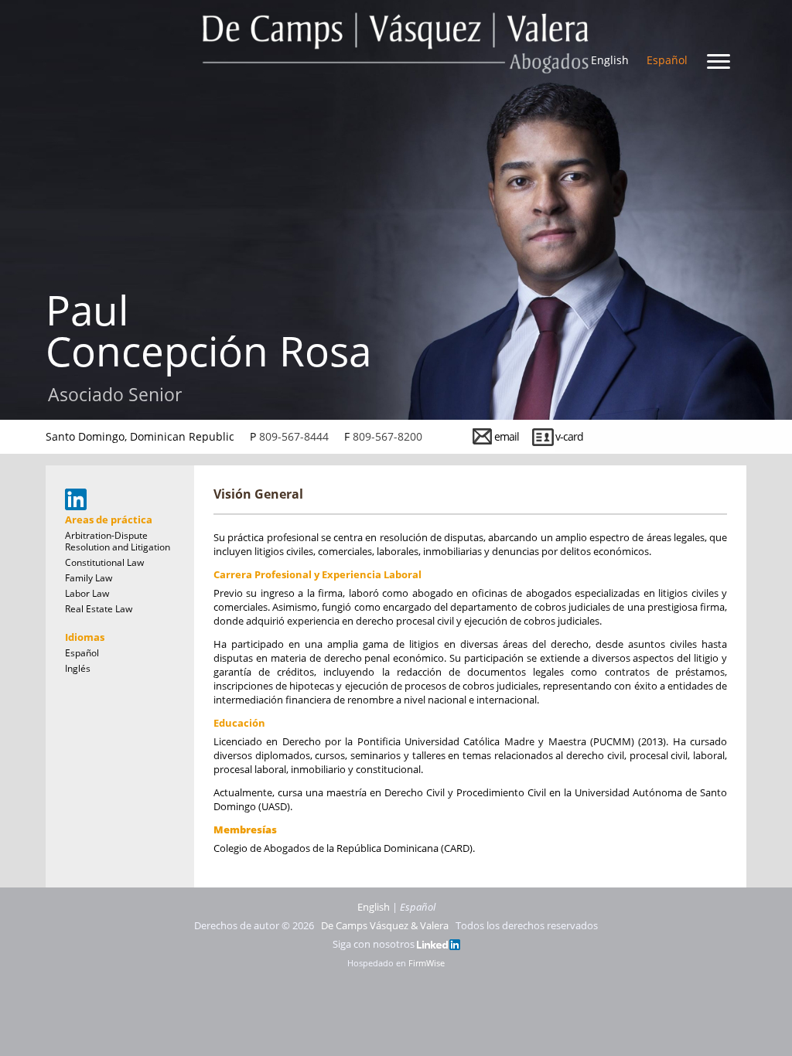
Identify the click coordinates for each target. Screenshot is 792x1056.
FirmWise (426, 963)
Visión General (258, 493)
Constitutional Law (104, 562)
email (506, 436)
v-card (569, 436)
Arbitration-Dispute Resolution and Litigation (117, 541)
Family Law (88, 577)
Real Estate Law (98, 608)
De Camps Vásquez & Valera (385, 925)
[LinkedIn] (438, 944)
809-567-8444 (294, 436)
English (610, 60)
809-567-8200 (387, 436)
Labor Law (87, 593)
